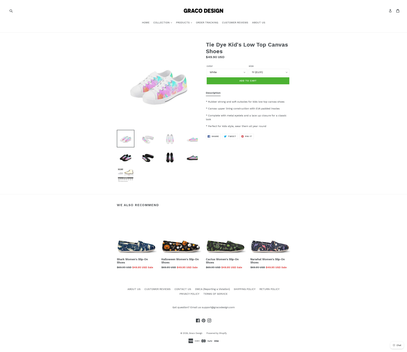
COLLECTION (161, 22)
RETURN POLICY (269, 289)
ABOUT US (258, 22)
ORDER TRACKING (207, 22)
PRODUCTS (183, 22)
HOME (145, 22)
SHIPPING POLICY (244, 289)
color (210, 65)
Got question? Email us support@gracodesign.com (203, 307)
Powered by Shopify (216, 333)
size (251, 65)
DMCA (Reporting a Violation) (212, 289)
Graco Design (195, 333)
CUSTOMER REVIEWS (235, 22)
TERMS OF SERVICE (215, 293)
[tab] (213, 93)
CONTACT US (183, 289)
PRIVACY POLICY (189, 293)
